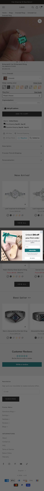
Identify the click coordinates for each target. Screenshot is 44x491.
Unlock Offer (32, 250)
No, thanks (32, 258)
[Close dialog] (41, 232)
